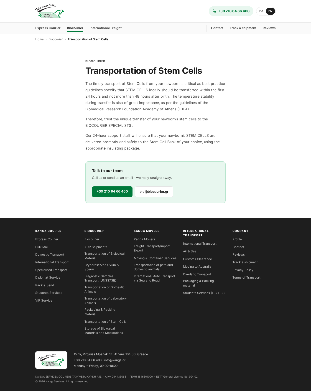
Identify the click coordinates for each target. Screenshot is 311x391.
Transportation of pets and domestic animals (153, 267)
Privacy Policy (242, 270)
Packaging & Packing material (99, 312)
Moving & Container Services (155, 258)
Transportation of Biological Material (104, 256)
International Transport (52, 262)
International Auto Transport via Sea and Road (154, 278)
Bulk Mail (41, 247)
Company (240, 231)
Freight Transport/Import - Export (153, 248)
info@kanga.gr (114, 360)
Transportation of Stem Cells (105, 321)
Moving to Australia (197, 266)
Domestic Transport (49, 254)
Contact (217, 28)
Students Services (48, 293)
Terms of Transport (246, 277)
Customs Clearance (197, 259)
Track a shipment (243, 28)
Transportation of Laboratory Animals (105, 301)
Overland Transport (197, 274)
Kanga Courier (48, 231)
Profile (237, 239)
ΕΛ (261, 11)
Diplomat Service (47, 277)
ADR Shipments (95, 247)
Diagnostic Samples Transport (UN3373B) (100, 278)
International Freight (106, 28)
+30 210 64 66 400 (112, 191)
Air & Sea (189, 251)
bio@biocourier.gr (154, 192)
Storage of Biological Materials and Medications (103, 331)
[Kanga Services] (49, 11)
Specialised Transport (51, 270)
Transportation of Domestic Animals (104, 289)
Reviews (269, 28)
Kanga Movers (147, 231)
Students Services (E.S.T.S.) (204, 293)
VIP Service (43, 300)
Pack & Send (44, 285)
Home (39, 39)
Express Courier (48, 28)
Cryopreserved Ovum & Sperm (101, 267)
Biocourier (75, 28)
